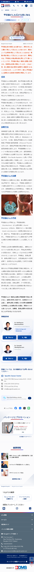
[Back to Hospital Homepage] (2, 10)
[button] (14, 5)
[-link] (4, 508)
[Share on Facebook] (15, 408)
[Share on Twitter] (24, 408)
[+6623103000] (14, 5)
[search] (18, 5)
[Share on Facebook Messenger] (20, 408)
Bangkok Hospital (5, 486)
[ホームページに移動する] (6, 5)
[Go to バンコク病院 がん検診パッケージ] (7, 428)
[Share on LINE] (28, 408)
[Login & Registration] (22, 5)
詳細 (23, 432)
